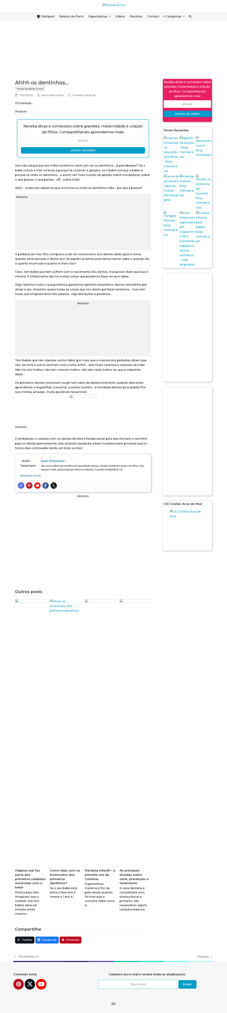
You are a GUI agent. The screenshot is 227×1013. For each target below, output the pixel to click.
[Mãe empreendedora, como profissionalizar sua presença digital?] (187, 238)
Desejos (203, 957)
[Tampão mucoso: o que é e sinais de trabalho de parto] (171, 223)
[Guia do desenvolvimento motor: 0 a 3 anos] (203, 146)
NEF (113, 1003)
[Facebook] (45, 485)
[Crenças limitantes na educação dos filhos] (171, 154)
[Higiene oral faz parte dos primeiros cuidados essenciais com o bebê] (30, 732)
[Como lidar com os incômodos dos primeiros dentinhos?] (65, 732)
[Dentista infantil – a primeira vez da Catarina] (100, 732)
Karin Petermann (52, 95)
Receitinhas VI (27, 957)
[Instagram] (21, 485)
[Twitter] (54, 485)
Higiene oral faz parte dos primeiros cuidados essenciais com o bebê (30, 879)
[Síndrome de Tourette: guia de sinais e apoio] (203, 192)
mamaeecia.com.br (30, 475)
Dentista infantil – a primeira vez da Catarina (100, 875)
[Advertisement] (113, 48)
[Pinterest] (29, 485)
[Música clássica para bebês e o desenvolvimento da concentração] (203, 227)
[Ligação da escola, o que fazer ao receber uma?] (187, 147)
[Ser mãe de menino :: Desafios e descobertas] (187, 185)
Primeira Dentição (84, 95)
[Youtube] (37, 485)
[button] (190, 16)
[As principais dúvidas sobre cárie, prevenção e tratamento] (135, 732)
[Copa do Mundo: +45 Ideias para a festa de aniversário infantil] (171, 188)
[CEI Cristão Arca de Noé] (187, 529)
